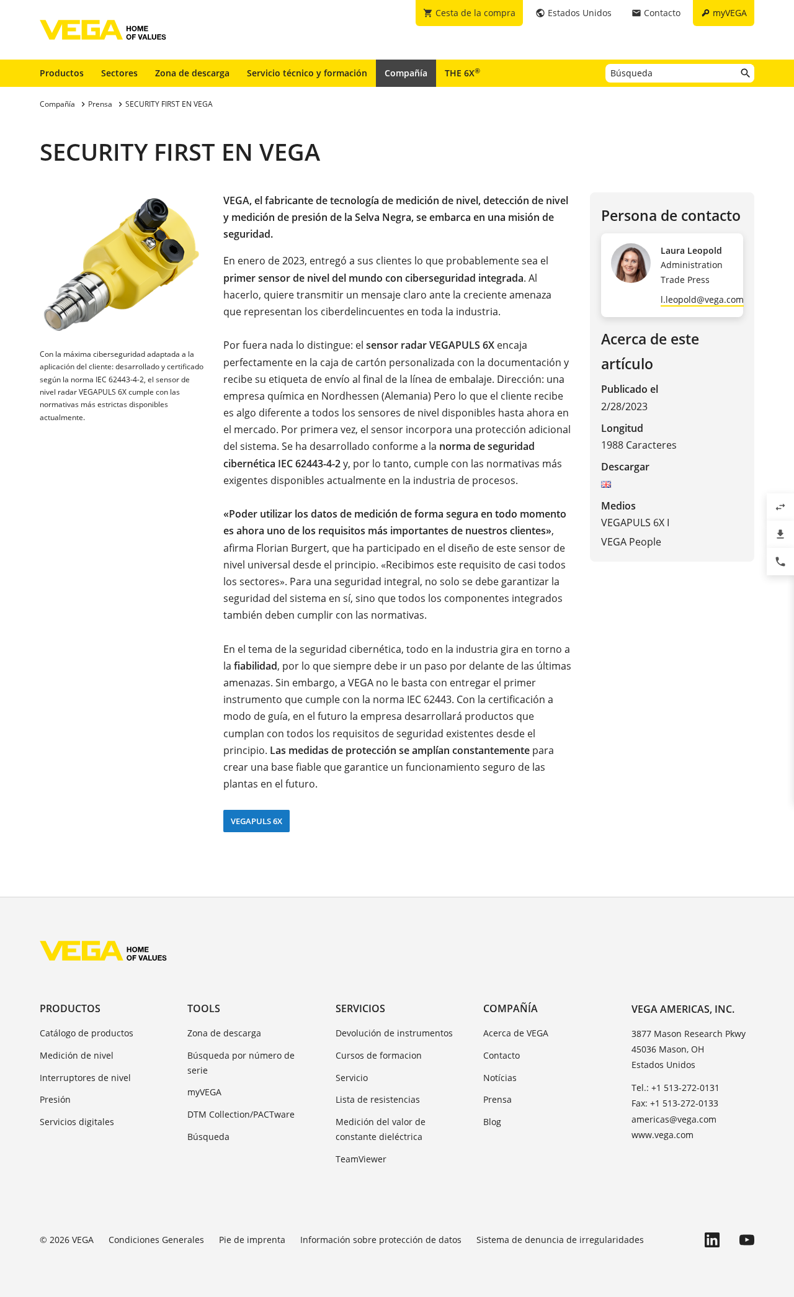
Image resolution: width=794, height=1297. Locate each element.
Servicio (352, 1078)
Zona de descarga (192, 73)
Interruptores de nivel (85, 1078)
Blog (492, 1122)
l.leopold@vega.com (702, 299)
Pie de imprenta (252, 1239)
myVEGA (204, 1092)
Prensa (497, 1099)
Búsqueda (208, 1136)
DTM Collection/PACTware (241, 1114)
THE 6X (462, 72)
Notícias (500, 1078)
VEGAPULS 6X (256, 821)
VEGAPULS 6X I (635, 522)
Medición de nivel (77, 1055)
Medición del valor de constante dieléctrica (381, 1129)
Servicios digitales (77, 1122)
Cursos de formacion (379, 1055)
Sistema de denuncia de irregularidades (560, 1239)
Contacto (501, 1055)
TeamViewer (361, 1159)
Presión (55, 1099)
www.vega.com (662, 1135)
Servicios (360, 1008)
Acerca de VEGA (515, 1033)
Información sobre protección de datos (381, 1239)
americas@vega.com (673, 1119)
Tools (203, 1008)
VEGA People (631, 542)
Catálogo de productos (86, 1033)
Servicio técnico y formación (307, 73)
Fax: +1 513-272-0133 (674, 1103)
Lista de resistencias (378, 1099)
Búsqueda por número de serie (241, 1062)
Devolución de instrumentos (394, 1033)
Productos (62, 73)
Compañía (406, 73)
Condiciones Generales (156, 1239)
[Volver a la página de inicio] (103, 951)
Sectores (119, 73)
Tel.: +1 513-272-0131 (675, 1087)
